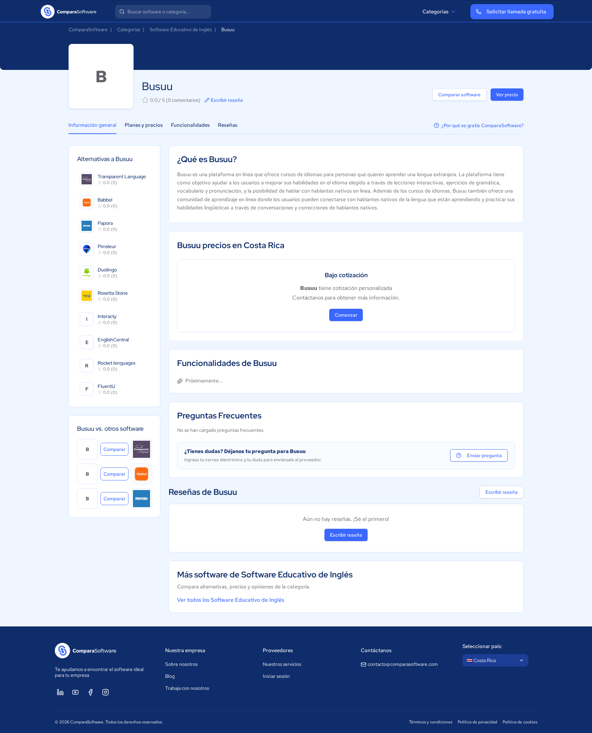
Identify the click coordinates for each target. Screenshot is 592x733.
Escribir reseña (227, 100)
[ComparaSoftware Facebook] (90, 692)
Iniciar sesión (276, 676)
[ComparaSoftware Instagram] (105, 692)
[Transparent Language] (141, 449)
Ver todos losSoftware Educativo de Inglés (230, 599)
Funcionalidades (190, 125)
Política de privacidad (477, 722)
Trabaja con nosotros (187, 688)
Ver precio (507, 94)
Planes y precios (144, 125)
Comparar (115, 449)
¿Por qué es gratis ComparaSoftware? (482, 125)
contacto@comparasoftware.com (403, 664)
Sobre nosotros (181, 664)
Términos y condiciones (430, 722)
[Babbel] (141, 474)
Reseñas (227, 125)
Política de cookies (520, 722)
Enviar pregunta (484, 455)
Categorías (435, 11)
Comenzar (346, 315)
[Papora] (141, 498)
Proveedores (278, 650)
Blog (170, 676)
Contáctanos (376, 650)
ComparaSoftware (88, 29)
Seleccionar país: (482, 646)
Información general (92, 125)
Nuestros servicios (282, 664)
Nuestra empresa (185, 650)
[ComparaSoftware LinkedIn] (60, 692)
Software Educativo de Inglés (181, 29)
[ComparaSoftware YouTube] (75, 692)
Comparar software (459, 94)
